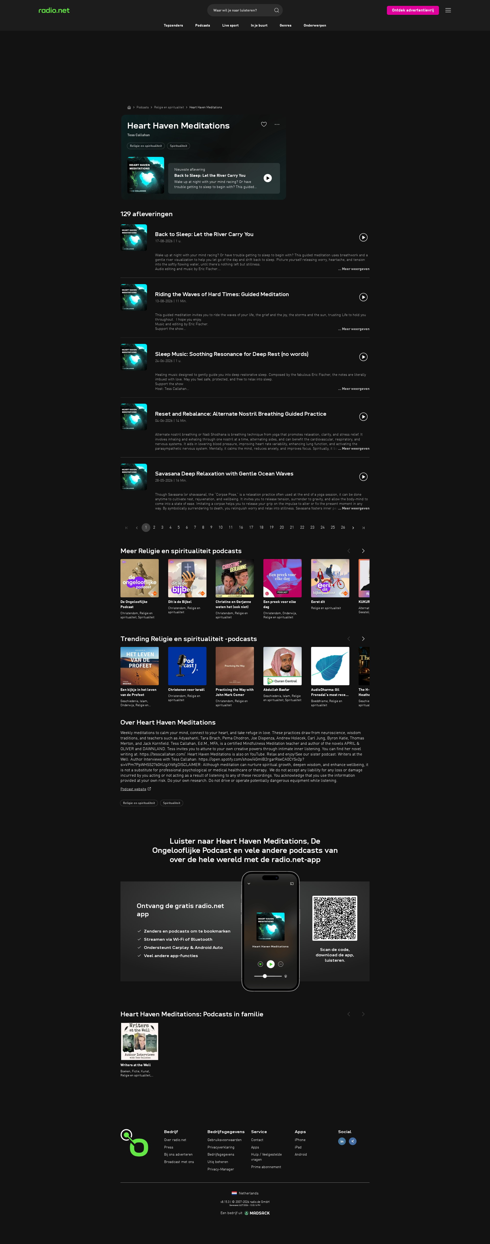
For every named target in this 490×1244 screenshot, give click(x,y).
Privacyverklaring (221, 1147)
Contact (257, 1140)
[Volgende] (363, 549)
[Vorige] (348, 549)
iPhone (300, 1140)
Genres (285, 25)
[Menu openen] (448, 10)
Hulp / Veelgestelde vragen (266, 1157)
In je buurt (259, 25)
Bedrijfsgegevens (220, 1154)
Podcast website (133, 789)
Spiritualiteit (178, 146)
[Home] (129, 107)
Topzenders (173, 25)
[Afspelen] (268, 178)
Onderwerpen (315, 25)
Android (301, 1154)
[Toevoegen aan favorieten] (264, 124)
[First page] (126, 528)
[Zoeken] (277, 10)
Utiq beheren (217, 1162)
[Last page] (363, 528)
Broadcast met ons (179, 1162)
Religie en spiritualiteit (146, 146)
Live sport (230, 25)
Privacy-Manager (220, 1169)
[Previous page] (137, 528)
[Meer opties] (277, 124)
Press (168, 1147)
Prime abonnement (266, 1167)
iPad (298, 1147)
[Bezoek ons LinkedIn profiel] (342, 1141)
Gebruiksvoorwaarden (224, 1140)
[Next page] (353, 528)
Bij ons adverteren (178, 1154)
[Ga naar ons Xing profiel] (353, 1141)
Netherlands (248, 1193)
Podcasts (202, 25)
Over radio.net (175, 1140)
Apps (255, 1147)
